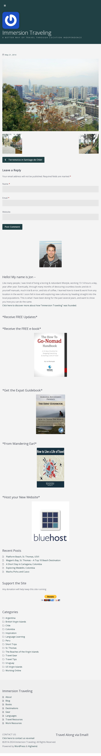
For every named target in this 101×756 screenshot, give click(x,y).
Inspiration (11, 633)
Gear (8, 711)
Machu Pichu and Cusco (17, 571)
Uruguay (10, 663)
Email (5, 197)
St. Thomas (11, 647)
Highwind (32, 746)
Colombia (10, 629)
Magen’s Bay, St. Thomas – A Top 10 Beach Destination (33, 560)
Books (9, 704)
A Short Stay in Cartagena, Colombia (24, 564)
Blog (8, 700)
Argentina (10, 618)
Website (6, 211)
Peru (8, 640)
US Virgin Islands (14, 666)
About (9, 697)
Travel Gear (11, 655)
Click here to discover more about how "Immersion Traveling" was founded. (39, 305)
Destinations (12, 708)
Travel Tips (11, 659)
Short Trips (11, 644)
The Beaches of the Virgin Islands (22, 651)
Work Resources (14, 723)
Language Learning (15, 636)
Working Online (13, 670)
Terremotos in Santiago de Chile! (25, 159)
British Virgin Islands (16, 621)
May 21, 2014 (10, 55)
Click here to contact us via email (18, 738)
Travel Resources (14, 719)
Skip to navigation (4, 5)
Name (6, 183)
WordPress (19, 746)
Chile (8, 625)
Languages (11, 715)
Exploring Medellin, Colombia (20, 567)
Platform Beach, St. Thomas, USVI (22, 556)
